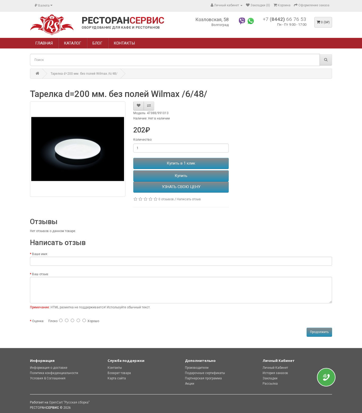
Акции (189, 383)
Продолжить (319, 332)
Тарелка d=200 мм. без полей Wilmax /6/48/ (84, 74)
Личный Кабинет (275, 368)
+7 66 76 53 (284, 19)
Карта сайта (117, 378)
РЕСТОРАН (123, 20)
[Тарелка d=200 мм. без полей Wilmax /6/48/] (77, 149)
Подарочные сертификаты (205, 373)
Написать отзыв (189, 199)
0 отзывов (166, 199)
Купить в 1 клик (181, 163)
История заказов (275, 373)
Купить (181, 175)
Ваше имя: (40, 254)
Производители (197, 368)
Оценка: (38, 321)
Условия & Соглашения (47, 378)
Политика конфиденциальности (54, 373)
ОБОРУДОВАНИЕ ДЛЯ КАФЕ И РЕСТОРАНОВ (121, 27)
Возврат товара (119, 373)
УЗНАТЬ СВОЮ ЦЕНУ (181, 186)
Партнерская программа (203, 378)
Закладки (270, 378)
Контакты (115, 368)
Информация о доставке (48, 368)
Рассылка (270, 383)
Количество (142, 139)
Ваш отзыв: (40, 274)
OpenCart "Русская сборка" (69, 402)
